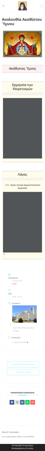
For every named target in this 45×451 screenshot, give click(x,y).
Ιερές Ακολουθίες (20, 342)
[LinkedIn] (22, 402)
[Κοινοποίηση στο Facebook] (12, 402)
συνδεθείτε (29, 436)
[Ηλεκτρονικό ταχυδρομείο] (32, 402)
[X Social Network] (17, 402)
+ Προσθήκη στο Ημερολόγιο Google (23, 364)
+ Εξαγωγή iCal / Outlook (23, 372)
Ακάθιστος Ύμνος (22, 68)
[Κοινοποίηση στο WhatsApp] (27, 402)
